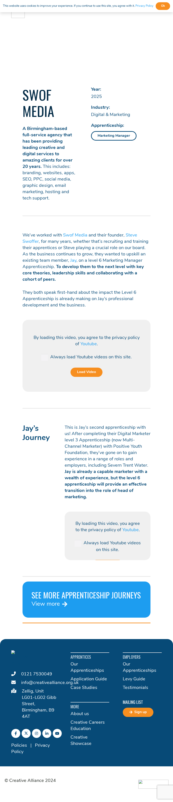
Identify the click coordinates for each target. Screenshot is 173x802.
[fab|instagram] (36, 733)
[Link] (86, 600)
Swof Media (75, 235)
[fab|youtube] (57, 733)
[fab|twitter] (26, 733)
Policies (19, 745)
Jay (73, 260)
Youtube (88, 344)
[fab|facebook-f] (15, 733)
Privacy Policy (144, 6)
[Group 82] (153, 784)
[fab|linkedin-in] (46, 733)
